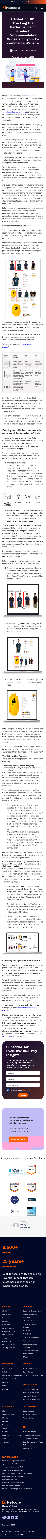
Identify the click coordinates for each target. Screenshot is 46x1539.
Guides (5, 1432)
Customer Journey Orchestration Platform (17, 1473)
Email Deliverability (30, 1368)
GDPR (4, 1534)
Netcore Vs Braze (29, 1396)
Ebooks (5, 1418)
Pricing (5, 1321)
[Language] (37, 7)
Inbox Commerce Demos (11, 1435)
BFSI (4, 1386)
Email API (26, 1330)
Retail (4, 1372)
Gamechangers (28, 1372)
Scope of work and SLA (32, 1435)
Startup (5, 1389)
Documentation (29, 1411)
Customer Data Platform (32, 1337)
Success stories (8, 1414)
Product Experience (30, 1321)
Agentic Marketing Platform (30, 1315)
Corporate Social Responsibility (8, 1333)
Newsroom (6, 1325)
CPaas (25, 1357)
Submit (23, 1095)
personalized (31, 96)
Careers (5, 1338)
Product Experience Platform (12, 1476)
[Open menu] (42, 7)
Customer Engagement (32, 1311)
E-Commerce (7, 1368)
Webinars (6, 1425)
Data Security (19, 1534)
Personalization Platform (11, 1485)
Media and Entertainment (12, 1375)
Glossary (5, 1442)
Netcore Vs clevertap (31, 1392)
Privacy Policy (26, 1090)
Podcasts (5, 1421)
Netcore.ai (31, 2)
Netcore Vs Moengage (31, 1389)
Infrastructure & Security (33, 1375)
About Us (5, 1311)
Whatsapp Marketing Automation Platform (17, 1489)
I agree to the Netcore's (20, 1090)
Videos (4, 1428)
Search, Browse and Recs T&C (33, 1443)
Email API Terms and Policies (24, 1531)
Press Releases (8, 1328)
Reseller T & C (28, 1448)
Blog (3, 1411)
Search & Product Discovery (30, 1325)
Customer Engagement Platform (13, 1461)
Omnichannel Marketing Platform (14, 1467)
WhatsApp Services (30, 1438)
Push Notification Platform (11, 1479)
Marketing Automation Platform (31, 1345)
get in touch (7, 1036)
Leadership (6, 1314)
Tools (4, 1438)
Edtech (5, 1382)
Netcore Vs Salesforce (31, 1399)
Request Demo (18, 1139)
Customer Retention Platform (12, 1470)
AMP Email (27, 1334)
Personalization (29, 1341)
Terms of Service (29, 1432)
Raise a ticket (28, 1418)
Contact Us (6, 1341)
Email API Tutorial (30, 1414)
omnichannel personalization (14, 112)
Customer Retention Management (31, 1352)
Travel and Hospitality (10, 1379)
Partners (5, 1318)
